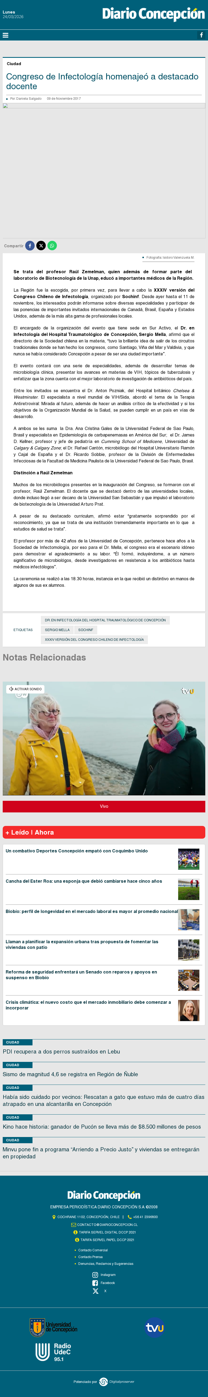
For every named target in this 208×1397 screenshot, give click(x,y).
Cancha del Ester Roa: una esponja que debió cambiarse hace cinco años (84, 881)
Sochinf (85, 630)
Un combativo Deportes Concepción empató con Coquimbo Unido (77, 850)
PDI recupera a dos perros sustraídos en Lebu (61, 1051)
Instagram (108, 1275)
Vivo (104, 806)
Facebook (108, 1283)
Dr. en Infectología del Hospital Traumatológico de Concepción (105, 620)
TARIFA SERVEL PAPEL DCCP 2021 (107, 1240)
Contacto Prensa (90, 1257)
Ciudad (12, 1042)
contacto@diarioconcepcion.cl (107, 1225)
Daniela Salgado (28, 99)
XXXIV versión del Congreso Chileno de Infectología (94, 640)
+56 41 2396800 (145, 1217)
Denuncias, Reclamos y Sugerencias (105, 1264)
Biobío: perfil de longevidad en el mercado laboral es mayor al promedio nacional (92, 911)
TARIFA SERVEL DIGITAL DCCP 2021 (107, 1232)
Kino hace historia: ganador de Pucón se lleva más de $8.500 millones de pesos (102, 1126)
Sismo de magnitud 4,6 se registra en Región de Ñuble (70, 1074)
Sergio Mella (57, 630)
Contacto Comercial (93, 1250)
